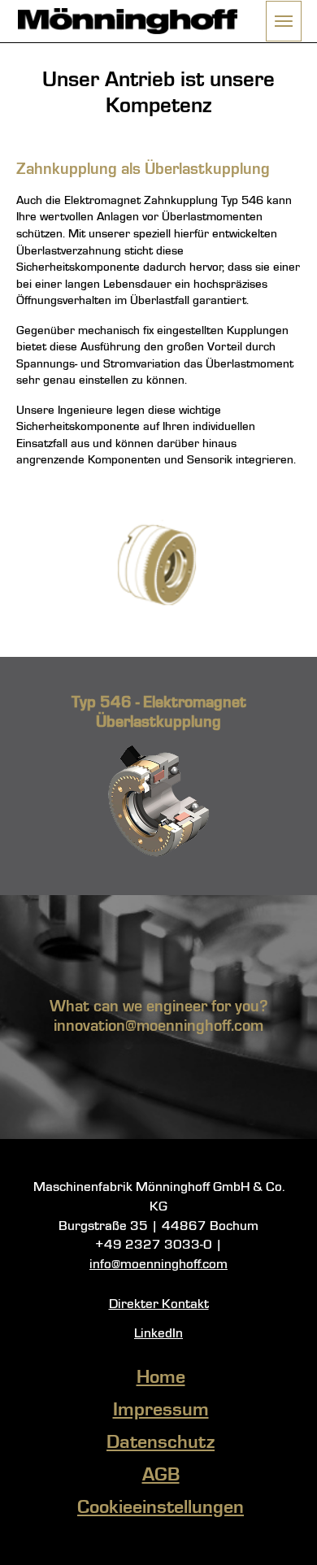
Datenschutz (160, 1443)
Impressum (161, 1410)
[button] (284, 21)
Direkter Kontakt (159, 1304)
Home (161, 1378)
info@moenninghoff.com (158, 1265)
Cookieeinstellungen (160, 1508)
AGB (161, 1475)
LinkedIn (158, 1334)
